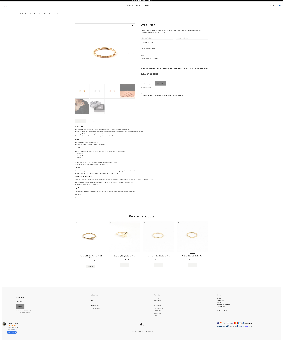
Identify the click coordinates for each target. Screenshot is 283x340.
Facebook (78, 198)
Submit (20, 306)
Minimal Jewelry (167, 95)
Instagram (78, 200)
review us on (11, 332)
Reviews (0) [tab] (92, 121)
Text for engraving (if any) (148, 48)
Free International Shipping (151, 68)
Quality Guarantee (202, 68)
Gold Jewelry (23, 13)
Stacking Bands (178, 95)
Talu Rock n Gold (12, 323)
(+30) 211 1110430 (221, 306)
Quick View (90, 266)
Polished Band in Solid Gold (192, 256)
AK (152, 331)
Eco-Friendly (190, 68)
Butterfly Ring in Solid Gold (124, 256)
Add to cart (160, 83)
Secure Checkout (167, 68)
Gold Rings (30, 13)
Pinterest (77, 202)
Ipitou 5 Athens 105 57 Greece (221, 300)
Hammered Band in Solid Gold (158, 256)
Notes (142, 55)
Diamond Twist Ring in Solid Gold (90, 256)
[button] (132, 26)
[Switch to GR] (280, 5)
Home (17, 13)
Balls (145, 95)
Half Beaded (157, 95)
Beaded (150, 95)
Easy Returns (179, 68)
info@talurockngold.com (223, 304)
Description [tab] (80, 121)
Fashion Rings (37, 13)
